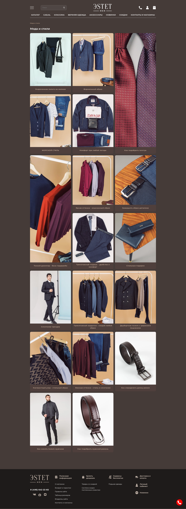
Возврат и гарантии (63, 488)
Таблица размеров (62, 495)
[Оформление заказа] (154, 7)
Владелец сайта (61, 499)
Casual (47, 15)
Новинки (111, 15)
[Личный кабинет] (147, 7)
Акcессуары (95, 15)
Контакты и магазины (143, 15)
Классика (59, 15)
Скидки (123, 15)
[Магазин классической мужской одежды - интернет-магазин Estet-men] (102, 7)
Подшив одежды (115, 484)
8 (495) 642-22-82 (39, 490)
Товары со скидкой (89, 484)
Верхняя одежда (77, 15)
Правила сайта (61, 492)
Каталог (35, 15)
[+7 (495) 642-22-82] (140, 7)
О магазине (59, 484)
